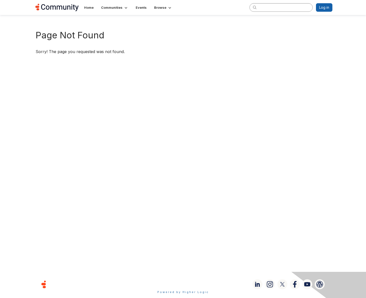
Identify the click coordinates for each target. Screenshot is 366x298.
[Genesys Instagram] (270, 284)
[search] (254, 7)
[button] (114, 7)
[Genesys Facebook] (295, 284)
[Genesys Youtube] (307, 284)
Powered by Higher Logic (183, 292)
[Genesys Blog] (320, 284)
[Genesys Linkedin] (257, 284)
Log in (324, 7)
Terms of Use (165, 284)
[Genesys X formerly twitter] (282, 284)
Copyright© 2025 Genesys (78, 284)
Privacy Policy (199, 284)
